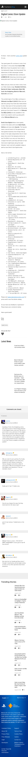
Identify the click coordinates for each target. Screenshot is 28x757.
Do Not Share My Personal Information (6, 750)
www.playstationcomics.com (16, 297)
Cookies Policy (18, 734)
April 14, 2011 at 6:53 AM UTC (12, 499)
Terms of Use (18, 731)
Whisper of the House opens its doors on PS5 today (20, 641)
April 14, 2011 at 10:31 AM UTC (12, 536)
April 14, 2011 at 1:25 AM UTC (12, 454)
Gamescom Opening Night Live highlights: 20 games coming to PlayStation (21, 600)
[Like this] (19, 595)
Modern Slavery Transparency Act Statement (19, 744)
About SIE (4, 731)
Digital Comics (5, 325)
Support (16, 728)
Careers (16, 737)
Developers (5, 742)
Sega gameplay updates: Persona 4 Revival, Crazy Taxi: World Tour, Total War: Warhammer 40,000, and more (21, 657)
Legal (3, 739)
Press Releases (6, 737)
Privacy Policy (5, 734)
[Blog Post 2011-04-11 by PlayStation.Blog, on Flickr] (14, 46)
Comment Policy (6, 728)
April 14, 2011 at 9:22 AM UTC (12, 518)
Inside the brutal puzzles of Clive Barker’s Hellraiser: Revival (20, 628)
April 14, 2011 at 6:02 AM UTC (12, 482)
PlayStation (9, 7)
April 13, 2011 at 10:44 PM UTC (12, 422)
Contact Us (17, 739)
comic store (19, 56)
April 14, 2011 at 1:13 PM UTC (11, 557)
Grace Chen (8, 32)
